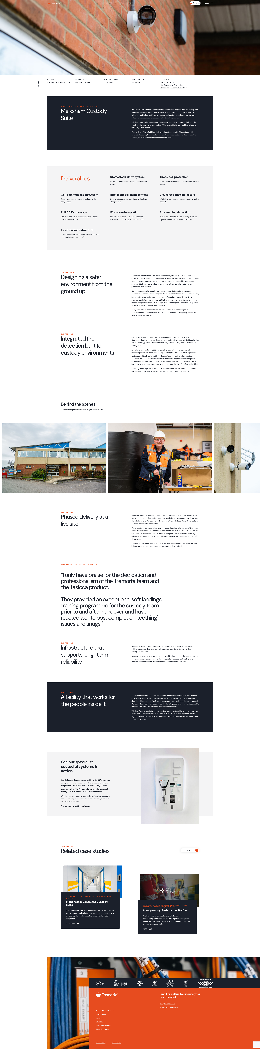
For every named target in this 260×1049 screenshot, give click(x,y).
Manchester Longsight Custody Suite (87, 903)
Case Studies (101, 1014)
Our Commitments (103, 1025)
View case (70, 924)
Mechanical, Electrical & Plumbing (173, 88)
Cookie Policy (116, 1043)
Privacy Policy (101, 1043)
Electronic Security (167, 82)
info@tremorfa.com (81, 806)
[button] (65, 458)
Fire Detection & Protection (171, 85)
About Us (99, 1022)
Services (99, 1018)
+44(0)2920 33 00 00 (169, 1007)
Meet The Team (102, 1029)
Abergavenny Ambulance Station (165, 910)
